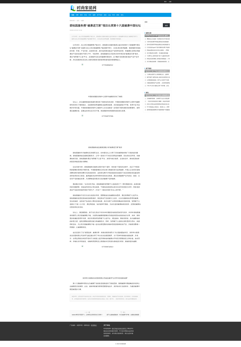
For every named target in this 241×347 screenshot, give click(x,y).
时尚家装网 (123, 344)
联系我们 (94, 325)
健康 (94, 15)
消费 (77, 15)
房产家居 (99, 15)
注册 (170, 1)
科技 (85, 15)
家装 (118, 15)
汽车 (89, 15)
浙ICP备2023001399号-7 (119, 328)
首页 (78, 20)
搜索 (146, 22)
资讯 (122, 15)
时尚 (113, 15)
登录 (165, 1)
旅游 (105, 15)
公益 (109, 15)
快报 (73, 15)
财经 (81, 15)
